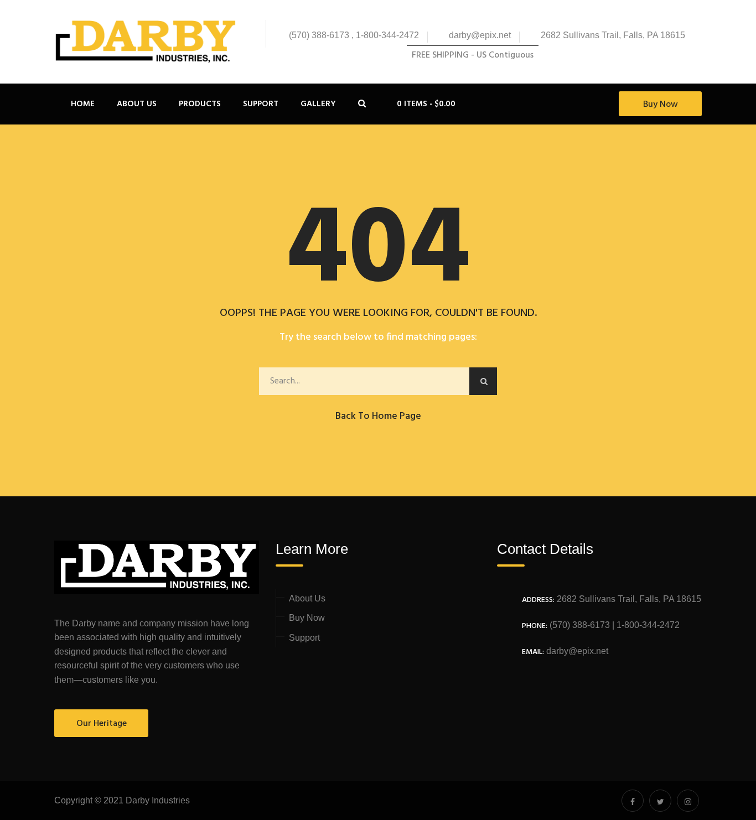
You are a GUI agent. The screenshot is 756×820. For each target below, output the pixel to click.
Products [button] (200, 104)
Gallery (318, 104)
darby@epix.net (480, 35)
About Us (307, 598)
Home (83, 104)
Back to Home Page (378, 416)
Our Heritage (101, 724)
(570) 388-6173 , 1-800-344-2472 (354, 35)
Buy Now (660, 104)
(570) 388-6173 (578, 625)
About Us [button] (137, 104)
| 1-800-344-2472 (645, 625)
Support (304, 637)
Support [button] (260, 104)
